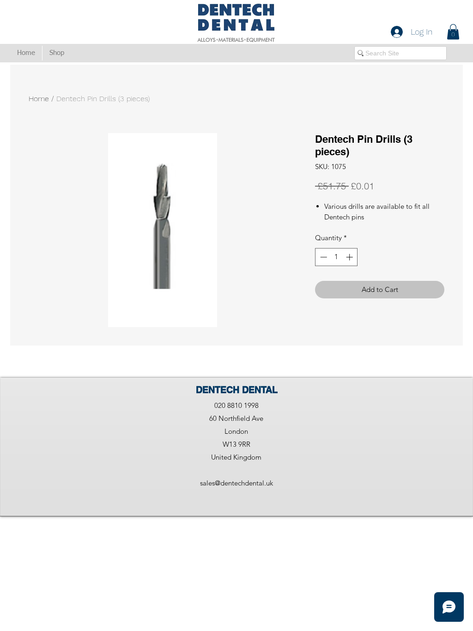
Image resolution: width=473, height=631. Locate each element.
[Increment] (350, 257)
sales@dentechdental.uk (236, 483)
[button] (453, 31)
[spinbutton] (336, 257)
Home (39, 98)
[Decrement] (322, 257)
